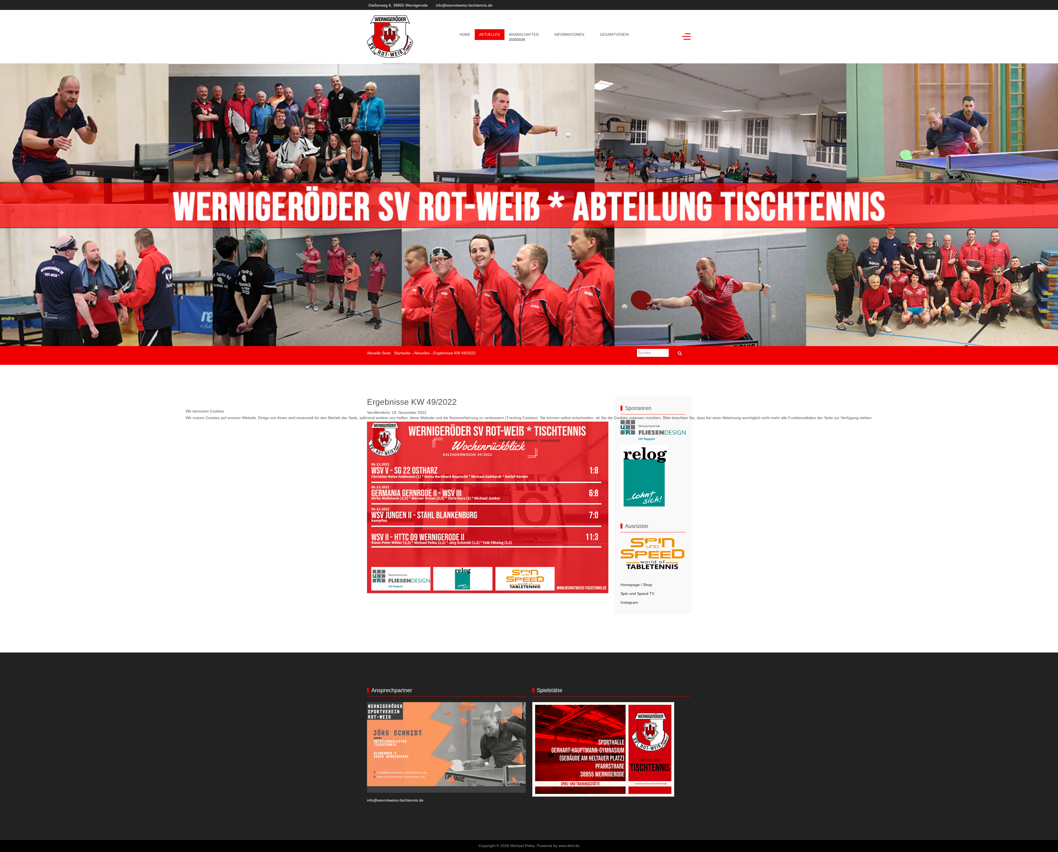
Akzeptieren (206, 431)
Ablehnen (247, 431)
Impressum (550, 440)
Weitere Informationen (517, 440)
